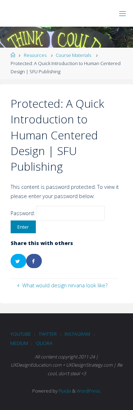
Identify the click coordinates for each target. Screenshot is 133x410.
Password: (23, 213)
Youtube (20, 334)
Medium (19, 343)
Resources (35, 55)
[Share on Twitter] (18, 261)
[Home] (13, 55)
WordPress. (89, 391)
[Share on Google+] (49, 261)
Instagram (77, 334)
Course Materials (73, 55)
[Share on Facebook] (34, 261)
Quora (44, 343)
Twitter (48, 334)
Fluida (64, 391)
